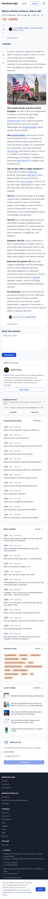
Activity (4, 781)
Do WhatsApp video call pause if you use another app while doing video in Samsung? (24, 583)
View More (36, 421)
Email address (9, 752)
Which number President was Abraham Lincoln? (22, 613)
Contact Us (6, 816)
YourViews (5, 804)
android (24, 674)
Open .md (34, 412)
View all (37, 529)
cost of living (26, 181)
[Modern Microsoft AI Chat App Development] (6, 696)
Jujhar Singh (31, 317)
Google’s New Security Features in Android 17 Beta (27, 730)
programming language (33, 666)
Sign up (35, 3)
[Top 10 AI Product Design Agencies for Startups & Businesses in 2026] (6, 721)
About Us (5, 813)
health (7, 670)
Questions (5, 784)
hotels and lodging (11, 674)
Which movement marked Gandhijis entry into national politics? (21, 549)
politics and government (13, 666)
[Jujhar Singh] (10, 317)
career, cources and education (15, 663)
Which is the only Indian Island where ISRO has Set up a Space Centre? (23, 604)
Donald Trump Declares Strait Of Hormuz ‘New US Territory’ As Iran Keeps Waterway (27, 704)
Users (4, 829)
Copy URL (13, 412)
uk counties (13, 19)
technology (12, 151)
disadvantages (30, 127)
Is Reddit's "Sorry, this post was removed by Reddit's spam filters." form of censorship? (23, 594)
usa (4, 19)
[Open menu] (44, 3)
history (24, 659)
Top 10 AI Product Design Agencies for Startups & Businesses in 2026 (25, 721)
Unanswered (6, 788)
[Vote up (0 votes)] (3, 26)
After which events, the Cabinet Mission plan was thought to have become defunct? (22, 638)
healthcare (32, 171)
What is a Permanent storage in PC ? (17, 567)
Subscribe (25, 762)
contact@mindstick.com (12, 878)
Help (3, 833)
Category (5, 826)
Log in (24, 3)
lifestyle (21, 30)
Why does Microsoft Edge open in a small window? (23, 559)
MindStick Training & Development (15, 800)
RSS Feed (5, 845)
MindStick (5, 797)
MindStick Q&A (10, 3)
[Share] (42, 15)
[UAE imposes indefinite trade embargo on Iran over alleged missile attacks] (6, 713)
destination (22, 160)
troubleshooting (10, 655)
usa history (23, 655)
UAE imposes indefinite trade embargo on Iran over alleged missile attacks (26, 713)
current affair (35, 655)
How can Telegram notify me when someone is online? (24, 621)
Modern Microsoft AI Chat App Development (27, 696)
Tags (3, 823)
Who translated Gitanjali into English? (18, 629)
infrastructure (13, 120)
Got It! (40, 889)
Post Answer (9, 355)
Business (5, 836)
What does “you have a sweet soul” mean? (19, 574)
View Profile (24, 390)
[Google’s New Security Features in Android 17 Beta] (6, 730)
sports (31, 663)
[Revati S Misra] (10, 29)
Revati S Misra (23, 28)
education (32, 175)
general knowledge (11, 659)
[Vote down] (3, 33)
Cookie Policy (19, 892)
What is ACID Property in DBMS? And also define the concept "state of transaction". (23, 539)
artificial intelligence (20, 670)
